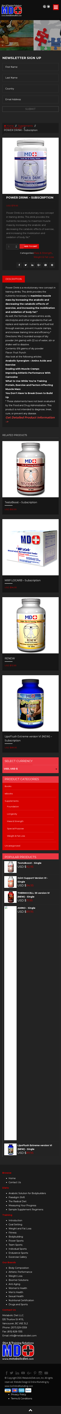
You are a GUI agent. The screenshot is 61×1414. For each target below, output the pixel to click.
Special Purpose (15, 828)
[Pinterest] (52, 265)
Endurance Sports (18, 1253)
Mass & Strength (13, 128)
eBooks (9, 793)
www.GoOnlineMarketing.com (19, 1385)
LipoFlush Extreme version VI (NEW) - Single (35, 1147)
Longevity (12, 814)
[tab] (13, 279)
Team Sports (15, 1244)
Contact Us (15, 1182)
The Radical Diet (17, 1201)
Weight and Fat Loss (20, 1228)
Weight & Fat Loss (44, 257)
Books (8, 786)
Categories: (26, 253)
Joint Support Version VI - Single (33, 880)
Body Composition (19, 1267)
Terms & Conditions (21, 1398)
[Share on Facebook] (19, 265)
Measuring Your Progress (22, 1205)
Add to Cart (30, 246)
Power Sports (16, 1240)
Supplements (25, 125)
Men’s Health (16, 1292)
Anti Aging (14, 1284)
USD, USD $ (11, 768)
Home (10, 125)
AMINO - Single (26, 908)
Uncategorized (12, 845)
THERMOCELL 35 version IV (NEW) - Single (34, 895)
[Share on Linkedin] (32, 265)
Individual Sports (18, 1248)
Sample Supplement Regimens (26, 1209)
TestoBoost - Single (29, 863)
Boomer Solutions (18, 1280)
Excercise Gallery (18, 1257)
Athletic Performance (20, 1272)
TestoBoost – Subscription (21, 502)
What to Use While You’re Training (26, 381)
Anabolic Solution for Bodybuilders (27, 1193)
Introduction (15, 1220)
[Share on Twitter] (25, 265)
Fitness (12, 1232)
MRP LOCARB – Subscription (23, 580)
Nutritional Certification (21, 1300)
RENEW (10, 658)
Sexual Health (16, 1296)
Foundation (13, 806)
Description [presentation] (13, 279)
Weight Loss (15, 1276)
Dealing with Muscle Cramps (22, 368)
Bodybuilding (16, 1236)
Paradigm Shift (17, 1197)
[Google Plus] (39, 265)
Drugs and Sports (18, 1304)
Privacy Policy (18, 1394)
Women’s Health (18, 1288)
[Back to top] (30, 1410)
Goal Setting (15, 1224)
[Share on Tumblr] (45, 265)
